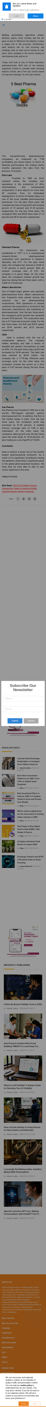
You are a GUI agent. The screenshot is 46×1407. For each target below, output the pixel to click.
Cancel (31, 721)
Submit (15, 721)
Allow (38, 14)
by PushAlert (8, 17)
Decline (35, 1403)
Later (24, 14)
